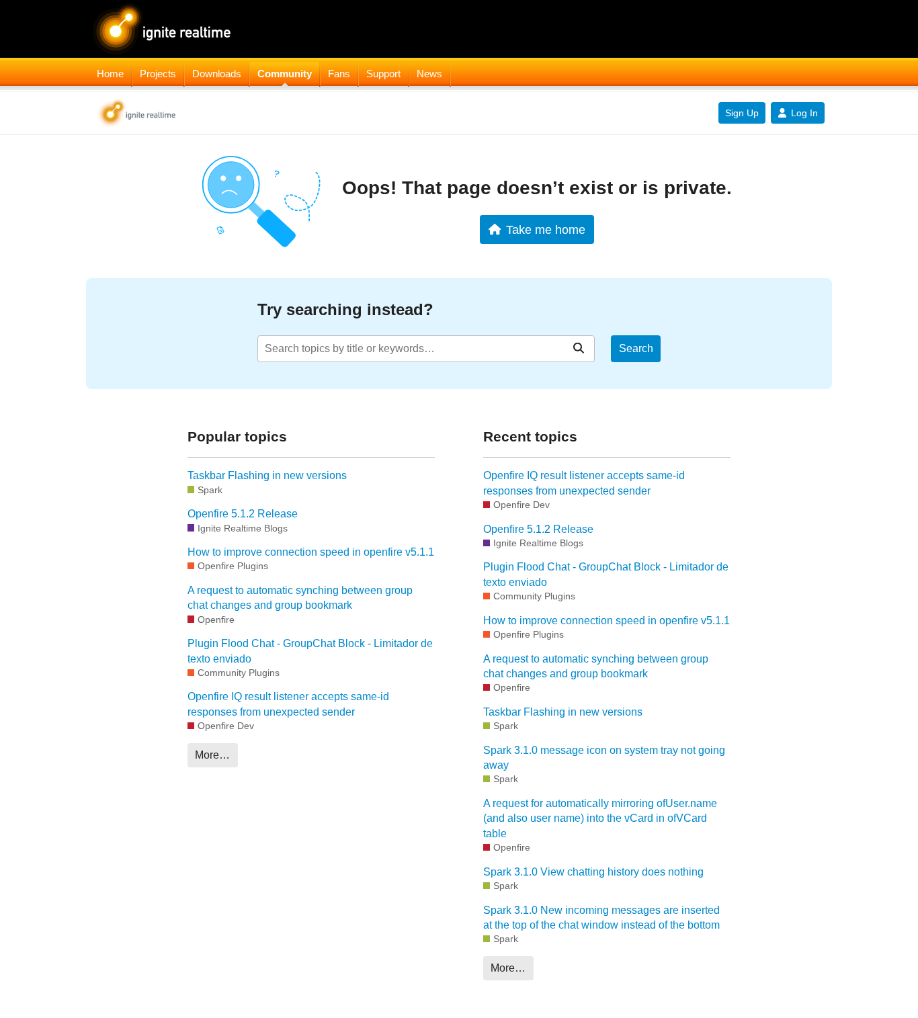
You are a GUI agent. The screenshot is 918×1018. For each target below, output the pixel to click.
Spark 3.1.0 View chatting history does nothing (593, 872)
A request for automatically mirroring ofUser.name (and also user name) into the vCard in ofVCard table (600, 818)
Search (636, 348)
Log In (804, 113)
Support (383, 74)
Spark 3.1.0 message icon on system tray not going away (604, 758)
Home (110, 74)
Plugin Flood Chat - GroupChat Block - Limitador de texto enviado (310, 651)
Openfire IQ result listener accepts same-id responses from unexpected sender (288, 704)
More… (212, 755)
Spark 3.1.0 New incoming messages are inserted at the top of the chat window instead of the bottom (601, 917)
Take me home (545, 229)
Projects (158, 74)
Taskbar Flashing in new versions (267, 475)
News (429, 74)
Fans (339, 74)
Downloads (216, 74)
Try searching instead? (345, 309)
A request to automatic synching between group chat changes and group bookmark (300, 598)
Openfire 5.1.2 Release (242, 513)
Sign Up (742, 113)
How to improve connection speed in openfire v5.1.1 (310, 552)
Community (284, 74)
